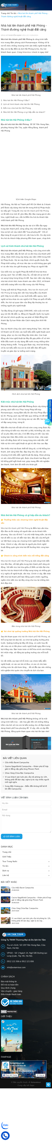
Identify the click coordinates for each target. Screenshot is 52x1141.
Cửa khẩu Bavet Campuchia (17, 762)
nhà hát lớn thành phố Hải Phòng (34, 211)
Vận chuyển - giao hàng (11, 991)
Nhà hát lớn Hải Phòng (11, 225)
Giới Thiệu (6, 857)
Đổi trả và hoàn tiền (9, 985)
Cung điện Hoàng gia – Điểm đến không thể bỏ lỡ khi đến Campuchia (26, 787)
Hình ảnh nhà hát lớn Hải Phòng (26, 394)
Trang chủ (6, 852)
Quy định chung (8, 988)
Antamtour (26, 52)
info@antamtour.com (16, 967)
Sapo (32, 1085)
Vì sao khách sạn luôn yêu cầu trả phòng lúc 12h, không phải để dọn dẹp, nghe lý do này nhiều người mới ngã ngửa (27, 779)
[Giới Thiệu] (26, 1036)
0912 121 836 (28, 961)
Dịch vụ (5, 871)
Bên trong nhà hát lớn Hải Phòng (26, 626)
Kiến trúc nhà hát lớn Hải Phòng (17, 108)
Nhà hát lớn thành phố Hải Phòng (16, 39)
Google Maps (30, 199)
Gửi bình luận (12, 836)
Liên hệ (5, 875)
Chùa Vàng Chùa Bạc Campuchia (19, 773)
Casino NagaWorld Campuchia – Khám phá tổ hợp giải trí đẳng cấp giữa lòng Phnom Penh (26, 767)
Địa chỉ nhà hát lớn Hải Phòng (15, 124)
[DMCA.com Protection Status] (9, 1011)
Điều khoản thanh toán (11, 994)
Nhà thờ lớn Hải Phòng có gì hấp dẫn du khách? (24, 112)
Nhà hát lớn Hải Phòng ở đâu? (16, 100)
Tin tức (5, 866)
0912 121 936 (13, 961)
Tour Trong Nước (9, 861)
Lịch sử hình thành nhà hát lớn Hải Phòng (21, 104)
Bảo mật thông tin (9, 981)
